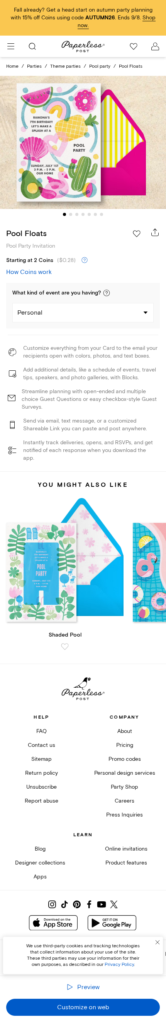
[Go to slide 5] (89, 214)
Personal (29, 313)
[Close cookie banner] (157, 942)
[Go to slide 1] (64, 214)
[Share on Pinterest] (76, 904)
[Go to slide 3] (76, 214)
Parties (34, 66)
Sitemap (41, 759)
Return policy (41, 773)
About (124, 731)
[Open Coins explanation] (84, 260)
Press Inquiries (124, 814)
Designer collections (40, 862)
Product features (126, 862)
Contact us (41, 745)
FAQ (41, 731)
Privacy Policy (119, 964)
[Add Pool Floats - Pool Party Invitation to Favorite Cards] (136, 233)
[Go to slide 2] (70, 214)
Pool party (99, 66)
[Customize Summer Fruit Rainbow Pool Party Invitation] (83, 142)
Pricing (124, 745)
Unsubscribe (41, 787)
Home (12, 66)
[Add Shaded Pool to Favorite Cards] (64, 646)
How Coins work (29, 272)
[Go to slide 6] (95, 214)
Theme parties (65, 66)
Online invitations (126, 849)
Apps (40, 876)
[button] (106, 293)
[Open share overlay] (155, 232)
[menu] (11, 46)
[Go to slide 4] (83, 214)
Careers (124, 801)
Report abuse (41, 801)
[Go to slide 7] (101, 214)
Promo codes (124, 759)
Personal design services (124, 773)
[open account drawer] (155, 46)
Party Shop (124, 787)
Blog (40, 849)
